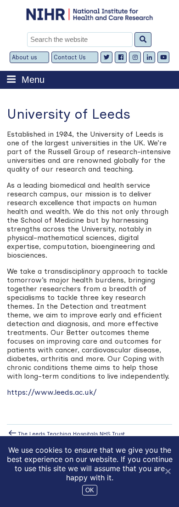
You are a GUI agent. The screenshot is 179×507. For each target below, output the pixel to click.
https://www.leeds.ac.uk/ (53, 392)
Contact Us (70, 57)
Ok (89, 490)
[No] (167, 471)
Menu (33, 80)
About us (24, 57)
